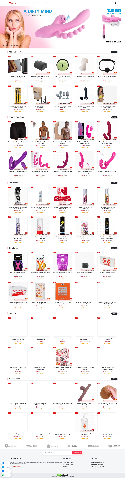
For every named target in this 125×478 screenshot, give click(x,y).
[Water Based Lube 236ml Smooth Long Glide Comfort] (107, 422)
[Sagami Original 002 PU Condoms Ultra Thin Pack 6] (17, 291)
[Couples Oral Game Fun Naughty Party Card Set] (62, 196)
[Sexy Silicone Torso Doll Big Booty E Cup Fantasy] (107, 326)
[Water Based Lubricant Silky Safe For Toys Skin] (84, 422)
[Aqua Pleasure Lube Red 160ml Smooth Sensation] (40, 225)
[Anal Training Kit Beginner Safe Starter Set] (40, 95)
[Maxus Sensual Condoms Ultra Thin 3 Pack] (40, 261)
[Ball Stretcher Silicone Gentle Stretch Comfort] (84, 261)
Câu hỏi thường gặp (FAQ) (98, 466)
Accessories (14, 379)
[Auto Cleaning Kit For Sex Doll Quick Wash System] (17, 392)
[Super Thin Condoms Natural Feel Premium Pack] (40, 291)
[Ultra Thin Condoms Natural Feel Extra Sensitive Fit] (62, 291)
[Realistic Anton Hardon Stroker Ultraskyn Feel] (40, 130)
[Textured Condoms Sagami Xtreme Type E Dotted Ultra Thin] (107, 291)
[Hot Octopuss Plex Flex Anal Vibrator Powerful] (84, 95)
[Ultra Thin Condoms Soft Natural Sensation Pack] (84, 291)
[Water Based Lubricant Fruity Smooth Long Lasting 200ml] (62, 422)
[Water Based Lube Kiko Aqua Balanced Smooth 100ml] (107, 225)
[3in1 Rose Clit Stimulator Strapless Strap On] (107, 160)
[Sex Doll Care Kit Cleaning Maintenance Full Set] (40, 392)
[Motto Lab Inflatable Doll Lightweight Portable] (107, 356)
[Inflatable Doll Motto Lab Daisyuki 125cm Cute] (62, 356)
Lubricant (13, 182)
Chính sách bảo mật (69, 464)
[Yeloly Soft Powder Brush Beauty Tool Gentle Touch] (107, 392)
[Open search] (115, 3)
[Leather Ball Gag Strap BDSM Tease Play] (107, 65)
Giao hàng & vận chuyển (98, 462)
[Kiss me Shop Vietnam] (12, 3)
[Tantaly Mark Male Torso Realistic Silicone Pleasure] (40, 326)
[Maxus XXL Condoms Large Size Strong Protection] (17, 261)
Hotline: (14, 466)
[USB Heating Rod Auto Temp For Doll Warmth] (62, 392)
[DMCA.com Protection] (62, 474)
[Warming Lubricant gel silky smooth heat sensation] (17, 225)
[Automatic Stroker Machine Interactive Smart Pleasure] (17, 65)
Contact (66, 469)
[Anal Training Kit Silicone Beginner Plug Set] (62, 95)
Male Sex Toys (15, 52)
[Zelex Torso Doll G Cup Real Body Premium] (17, 356)
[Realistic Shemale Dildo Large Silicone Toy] (84, 392)
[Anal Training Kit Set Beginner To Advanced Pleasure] (17, 95)
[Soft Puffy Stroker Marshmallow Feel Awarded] (84, 65)
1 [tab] (61, 46)
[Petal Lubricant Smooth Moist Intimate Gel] (84, 196)
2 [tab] (63, 46)
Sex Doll (12, 313)
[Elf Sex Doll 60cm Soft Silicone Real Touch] (62, 326)
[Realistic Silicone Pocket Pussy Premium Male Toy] (84, 326)
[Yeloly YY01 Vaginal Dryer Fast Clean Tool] (17, 422)
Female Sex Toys (16, 117)
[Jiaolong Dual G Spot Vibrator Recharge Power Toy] (84, 130)
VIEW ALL (114, 52)
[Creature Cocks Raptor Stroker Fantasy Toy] (62, 65)
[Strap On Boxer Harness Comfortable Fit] (17, 130)
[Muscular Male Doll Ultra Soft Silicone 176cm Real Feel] (17, 326)
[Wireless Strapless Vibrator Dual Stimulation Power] (107, 130)
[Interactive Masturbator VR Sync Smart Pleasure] (107, 95)
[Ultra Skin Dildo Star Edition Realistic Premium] (62, 130)
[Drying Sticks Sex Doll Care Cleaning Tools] (40, 422)
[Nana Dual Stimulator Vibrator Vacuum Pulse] (40, 160)
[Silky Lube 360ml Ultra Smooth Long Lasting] (40, 196)
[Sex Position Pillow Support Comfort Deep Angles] (40, 65)
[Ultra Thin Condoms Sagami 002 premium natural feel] (107, 261)
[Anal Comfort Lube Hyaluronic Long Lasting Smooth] (62, 225)
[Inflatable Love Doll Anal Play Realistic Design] (40, 356)
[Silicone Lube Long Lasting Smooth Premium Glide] (17, 196)
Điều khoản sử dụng (68, 462)
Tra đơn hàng (77, 452)
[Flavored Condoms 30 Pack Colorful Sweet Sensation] (62, 261)
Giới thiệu (66, 466)
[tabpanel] (62, 27)
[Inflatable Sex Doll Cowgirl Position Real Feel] (84, 356)
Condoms (13, 248)
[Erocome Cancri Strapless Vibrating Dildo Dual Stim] (17, 160)
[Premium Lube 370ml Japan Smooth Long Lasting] (84, 225)
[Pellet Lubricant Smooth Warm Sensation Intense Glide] (107, 196)
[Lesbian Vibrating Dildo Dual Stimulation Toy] (84, 160)
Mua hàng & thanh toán (97, 464)
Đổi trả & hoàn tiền (96, 469)
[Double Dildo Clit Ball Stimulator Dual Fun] (62, 160)
